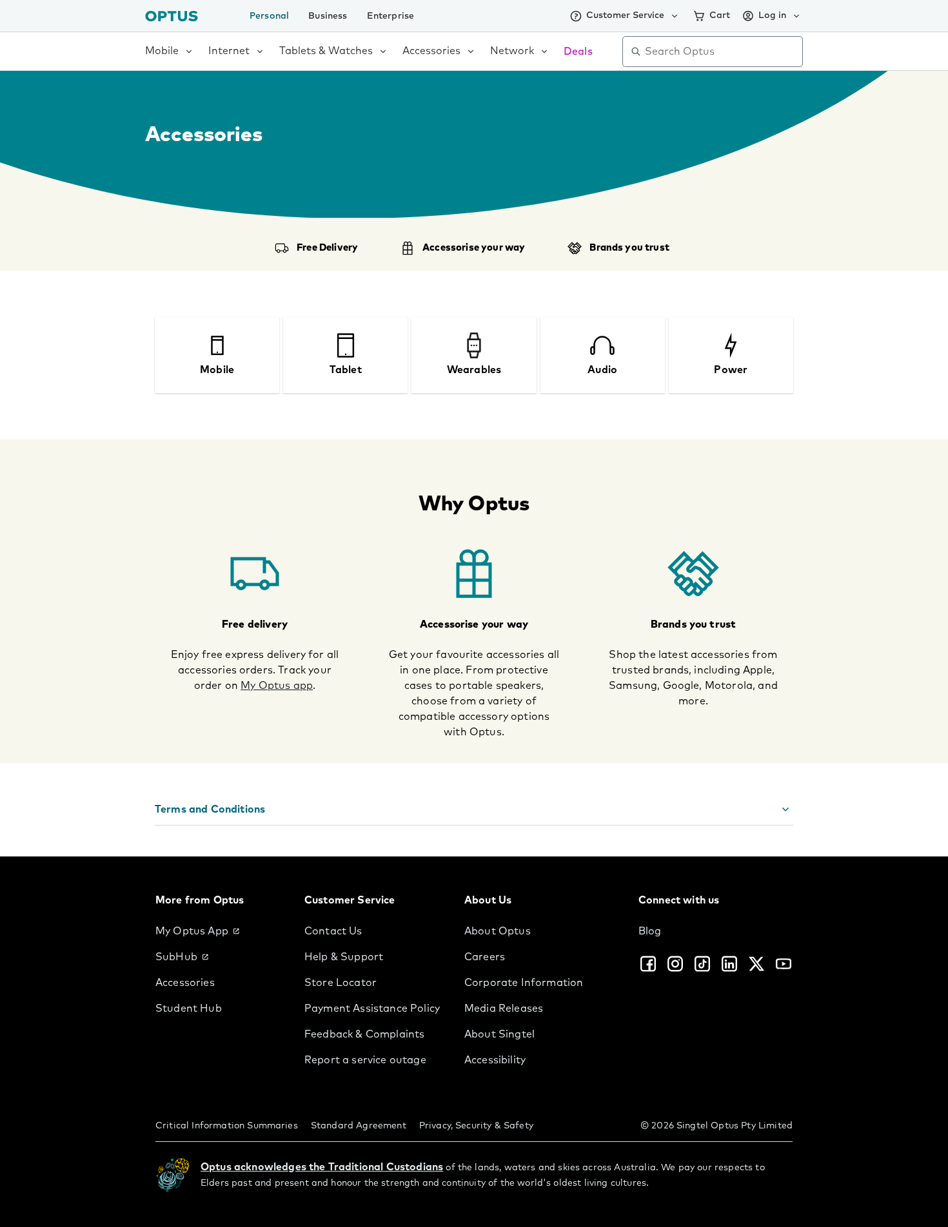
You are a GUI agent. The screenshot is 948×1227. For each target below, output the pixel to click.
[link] (219, 931)
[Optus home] (171, 16)
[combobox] (721, 51)
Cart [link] (719, 15)
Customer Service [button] (625, 15)
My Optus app (277, 686)
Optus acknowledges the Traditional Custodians (322, 1167)
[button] (474, 810)
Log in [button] (772, 15)
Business (327, 16)
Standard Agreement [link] (358, 1125)
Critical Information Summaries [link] (226, 1125)
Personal (269, 16)
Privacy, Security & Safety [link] (476, 1125)
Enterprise (391, 16)
